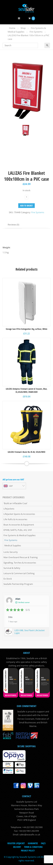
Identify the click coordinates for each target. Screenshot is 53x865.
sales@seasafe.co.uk (29, 834)
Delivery (17, 846)
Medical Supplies (12, 545)
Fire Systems (36, 31)
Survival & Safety (11, 567)
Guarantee (33, 843)
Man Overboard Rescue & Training (20, 557)
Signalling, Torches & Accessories (19, 562)
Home (12, 28)
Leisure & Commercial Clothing (18, 573)
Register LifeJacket (16, 843)
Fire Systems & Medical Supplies (19, 535)
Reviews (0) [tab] (13, 224)
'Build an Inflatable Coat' (15, 503)
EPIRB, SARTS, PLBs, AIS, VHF (17, 529)
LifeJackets (8, 508)
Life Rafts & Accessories (15, 519)
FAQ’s (43, 843)
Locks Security (10, 551)
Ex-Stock (7, 578)
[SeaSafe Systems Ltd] (26, 10)
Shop (23, 28)
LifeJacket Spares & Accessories (19, 513)
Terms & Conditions (33, 846)
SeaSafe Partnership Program (18, 583)
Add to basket (26, 205)
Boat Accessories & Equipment (18, 524)
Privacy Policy (28, 850)
